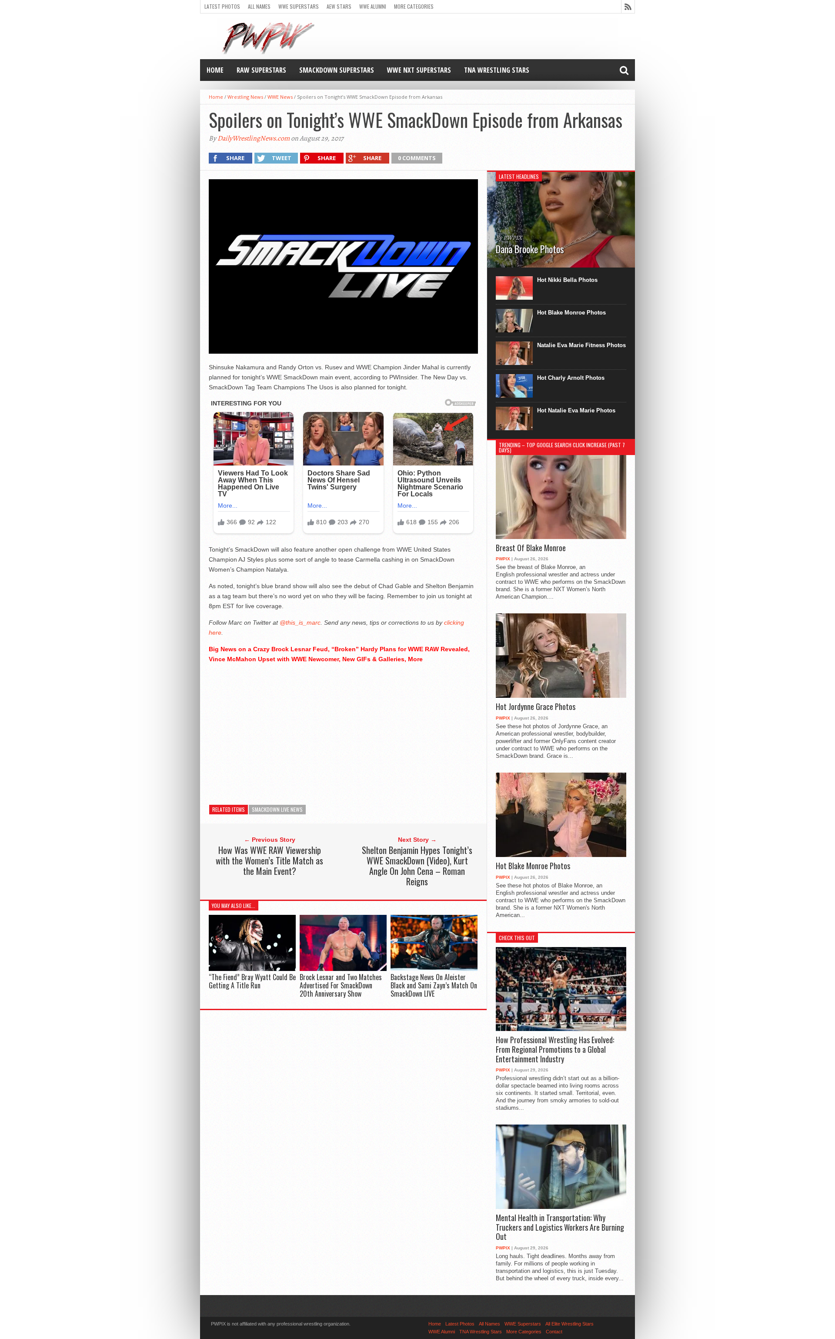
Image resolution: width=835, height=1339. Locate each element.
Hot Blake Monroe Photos (571, 312)
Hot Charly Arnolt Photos (571, 378)
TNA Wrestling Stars (496, 70)
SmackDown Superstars (336, 70)
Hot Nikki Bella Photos (567, 280)
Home (215, 70)
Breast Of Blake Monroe (531, 548)
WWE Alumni (372, 6)
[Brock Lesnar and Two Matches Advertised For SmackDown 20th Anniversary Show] (343, 968)
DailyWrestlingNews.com (253, 138)
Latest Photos (222, 6)
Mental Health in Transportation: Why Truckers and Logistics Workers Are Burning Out (560, 1227)
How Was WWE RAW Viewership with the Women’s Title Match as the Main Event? (269, 860)
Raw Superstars (261, 70)
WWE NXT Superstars (419, 70)
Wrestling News (245, 97)
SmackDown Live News (277, 809)
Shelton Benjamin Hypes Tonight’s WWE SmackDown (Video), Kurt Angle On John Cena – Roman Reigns (417, 866)
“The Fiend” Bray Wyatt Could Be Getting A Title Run (252, 981)
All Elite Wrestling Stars (569, 1323)
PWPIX (503, 558)
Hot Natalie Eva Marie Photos (576, 410)
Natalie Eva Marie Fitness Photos (581, 345)
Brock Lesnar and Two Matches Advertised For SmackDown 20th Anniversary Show (341, 985)
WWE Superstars (298, 6)
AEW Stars (339, 6)
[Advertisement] (343, 732)
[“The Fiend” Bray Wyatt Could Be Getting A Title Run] (252, 968)
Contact (554, 1331)
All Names (259, 6)
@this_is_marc (300, 622)
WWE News (280, 97)
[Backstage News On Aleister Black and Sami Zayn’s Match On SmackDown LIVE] (434, 968)
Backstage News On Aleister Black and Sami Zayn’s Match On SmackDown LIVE (434, 985)
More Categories (414, 6)
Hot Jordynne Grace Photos (535, 707)
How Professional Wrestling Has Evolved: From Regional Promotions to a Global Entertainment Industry (555, 1049)
